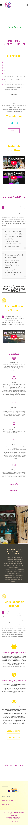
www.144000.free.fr (7, 803)
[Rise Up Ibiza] (8, 5)
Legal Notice (5, 807)
